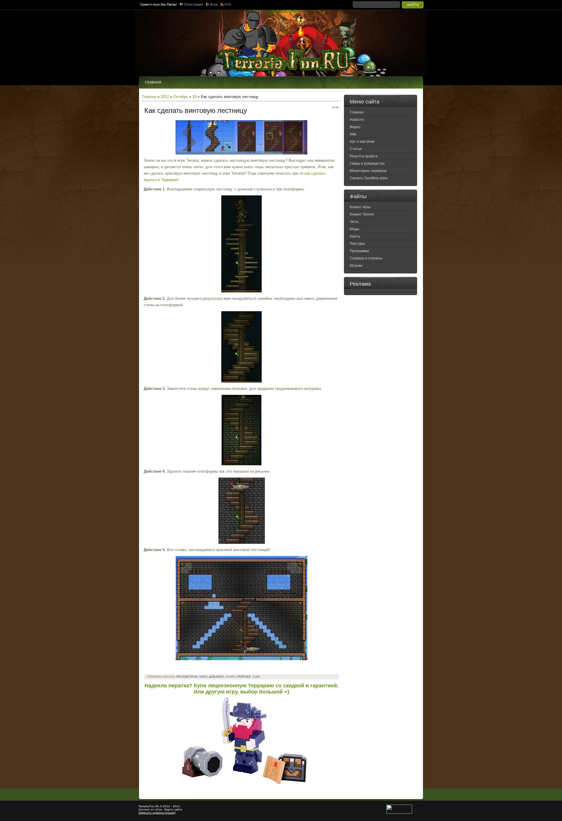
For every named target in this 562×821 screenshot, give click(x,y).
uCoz (158, 809)
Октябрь (180, 96)
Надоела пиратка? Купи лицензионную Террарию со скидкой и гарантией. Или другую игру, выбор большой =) (241, 689)
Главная (149, 96)
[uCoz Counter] (399, 812)
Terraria (143, 806)
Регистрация (193, 4)
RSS (228, 4)
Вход (213, 4)
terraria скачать (161, 676)
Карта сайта (173, 809)
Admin (230, 676)
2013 (176, 806)
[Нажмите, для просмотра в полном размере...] (241, 153)
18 (194, 96)
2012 (165, 96)
